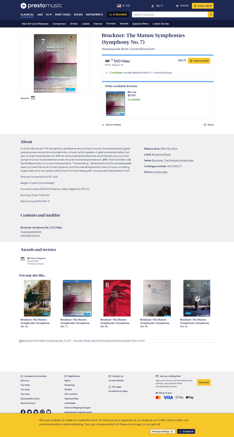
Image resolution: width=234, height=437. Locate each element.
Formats (111, 23)
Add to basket (201, 60)
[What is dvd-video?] (112, 61)
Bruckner (26, 227)
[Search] (211, 14)
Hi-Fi (49, 14)
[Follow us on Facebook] (24, 412)
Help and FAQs (71, 398)
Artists (74, 23)
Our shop (25, 389)
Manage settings (161, 431)
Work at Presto (28, 403)
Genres (98, 23)
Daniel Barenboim (30, 235)
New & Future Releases (35, 23)
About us (25, 380)
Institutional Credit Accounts (78, 412)
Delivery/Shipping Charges (77, 407)
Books (78, 14)
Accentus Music (161, 154)
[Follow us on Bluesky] (36, 412)
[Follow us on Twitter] (30, 412)
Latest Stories (161, 23)
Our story (25, 394)
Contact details (116, 380)
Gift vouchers (71, 394)
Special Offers (141, 23)
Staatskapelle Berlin (31, 231)
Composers (59, 23)
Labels (86, 23)
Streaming (120, 14)
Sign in (159, 5)
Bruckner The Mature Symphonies (173, 160)
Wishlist (184, 5)
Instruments (94, 14)
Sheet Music (63, 14)
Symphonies (159, 172)
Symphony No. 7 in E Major (47, 227)
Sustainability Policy (30, 398)
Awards (124, 23)
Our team (25, 385)
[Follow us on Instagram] (43, 412)
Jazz (40, 14)
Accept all (188, 431)
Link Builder (70, 403)
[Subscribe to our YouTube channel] (49, 412)
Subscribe (204, 382)
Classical (27, 14)
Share (210, 124)
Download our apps (118, 391)
